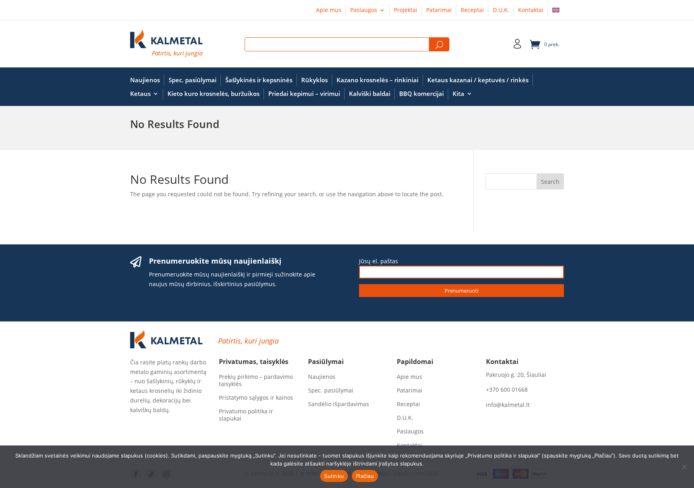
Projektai (405, 10)
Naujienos (145, 80)
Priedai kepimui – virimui (304, 94)
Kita (458, 94)
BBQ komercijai (421, 94)
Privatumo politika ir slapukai (246, 415)
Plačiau (365, 476)
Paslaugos (363, 10)
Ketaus (140, 94)
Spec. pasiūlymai (192, 80)
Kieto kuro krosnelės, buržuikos (213, 94)
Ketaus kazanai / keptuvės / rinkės (478, 80)
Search (439, 45)
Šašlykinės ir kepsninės (258, 80)
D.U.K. (501, 10)
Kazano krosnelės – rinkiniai (377, 80)
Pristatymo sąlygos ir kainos (256, 397)
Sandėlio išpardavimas (338, 404)
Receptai (472, 10)
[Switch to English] (555, 11)
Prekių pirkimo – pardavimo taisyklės (256, 380)
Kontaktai (530, 10)
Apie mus (328, 10)
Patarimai (439, 10)
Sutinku (334, 476)
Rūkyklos (314, 80)
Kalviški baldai (369, 94)
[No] (684, 467)
